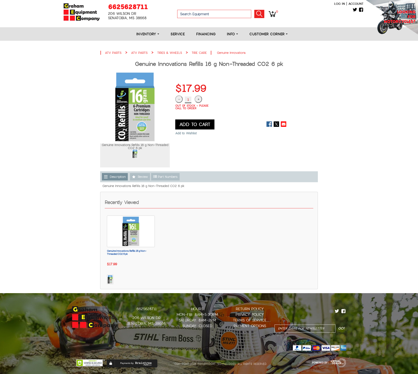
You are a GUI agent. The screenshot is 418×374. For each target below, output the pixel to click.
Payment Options (250, 326)
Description (118, 177)
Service (177, 34)
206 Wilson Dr (146, 318)
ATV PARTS (113, 53)
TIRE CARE (199, 53)
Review (143, 177)
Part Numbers (167, 177)
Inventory (146, 34)
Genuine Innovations (231, 53)
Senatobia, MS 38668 (146, 323)
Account (356, 4)
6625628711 (128, 7)
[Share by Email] (283, 124)
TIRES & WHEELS (169, 53)
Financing (206, 34)
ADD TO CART (194, 124)
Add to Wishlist (186, 133)
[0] (272, 14)
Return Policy (250, 309)
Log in (339, 4)
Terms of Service (249, 320)
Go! (259, 14)
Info (231, 34)
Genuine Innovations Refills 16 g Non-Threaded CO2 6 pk (127, 252)
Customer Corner (267, 34)
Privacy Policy (250, 314)
